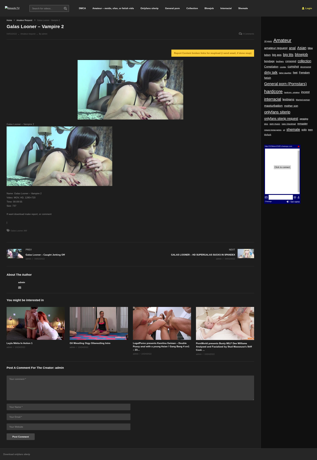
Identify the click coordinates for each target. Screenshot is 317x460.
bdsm (267, 54)
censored (290, 61)
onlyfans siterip (277, 112)
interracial (272, 99)
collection (304, 61)
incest (305, 92)
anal (292, 48)
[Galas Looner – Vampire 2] (36, 323)
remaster (302, 123)
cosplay (283, 67)
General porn (172, 8)
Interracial (226, 8)
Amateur (282, 40)
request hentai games (273, 130)
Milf (25, 231)
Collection (192, 8)
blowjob (301, 54)
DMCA (82, 8)
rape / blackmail (289, 124)
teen (310, 129)
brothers (280, 61)
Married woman (303, 100)
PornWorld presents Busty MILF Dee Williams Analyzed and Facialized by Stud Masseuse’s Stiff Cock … (224, 346)
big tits (288, 55)
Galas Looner (17, 231)
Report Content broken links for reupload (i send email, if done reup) (212, 53)
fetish (267, 78)
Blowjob (209, 8)
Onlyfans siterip (149, 8)
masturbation (273, 105)
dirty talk (271, 72)
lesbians (288, 99)
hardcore (273, 91)
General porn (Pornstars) (285, 84)
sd (284, 130)
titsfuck (267, 135)
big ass (277, 55)
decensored (305, 67)
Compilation (271, 66)
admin (21, 282)
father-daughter (285, 73)
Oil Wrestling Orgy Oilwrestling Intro (90, 343)
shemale (293, 129)
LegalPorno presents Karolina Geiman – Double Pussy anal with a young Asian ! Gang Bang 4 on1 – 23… (161, 346)
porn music (275, 124)
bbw (310, 48)
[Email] (20, 287)
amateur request (275, 48)
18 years (268, 41)
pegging (304, 118)
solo (304, 129)
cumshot (293, 66)
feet (295, 72)
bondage (269, 61)
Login (308, 8)
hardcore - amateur (292, 92)
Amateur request (27, 34)
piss (266, 124)
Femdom (304, 72)
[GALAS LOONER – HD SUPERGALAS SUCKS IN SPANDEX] (194, 254)
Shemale (243, 8)
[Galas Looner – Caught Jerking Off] (67, 254)
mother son (291, 105)
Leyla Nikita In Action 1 (20, 343)
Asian (301, 48)
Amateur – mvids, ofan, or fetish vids (113, 8)
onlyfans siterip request (281, 118)
